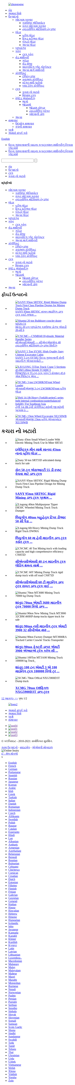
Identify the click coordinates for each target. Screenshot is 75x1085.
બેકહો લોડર (29, 41)
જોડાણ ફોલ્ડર (37, 107)
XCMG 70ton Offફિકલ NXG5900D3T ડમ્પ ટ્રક (32, 690)
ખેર (10, 10)
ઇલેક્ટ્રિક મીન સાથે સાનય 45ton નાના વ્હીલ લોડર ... (38, 451)
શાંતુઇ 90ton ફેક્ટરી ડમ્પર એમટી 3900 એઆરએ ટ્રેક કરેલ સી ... (37, 649)
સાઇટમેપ (25, 747)
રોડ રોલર (27, 63)
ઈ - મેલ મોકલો (9, 753)
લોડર (18, 32)
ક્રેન (18, 51)
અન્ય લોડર (29, 44)
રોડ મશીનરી (22, 57)
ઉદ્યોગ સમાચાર (24, 123)
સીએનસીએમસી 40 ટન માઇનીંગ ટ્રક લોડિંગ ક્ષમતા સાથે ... (40, 563)
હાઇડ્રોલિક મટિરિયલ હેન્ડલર (39, 29)
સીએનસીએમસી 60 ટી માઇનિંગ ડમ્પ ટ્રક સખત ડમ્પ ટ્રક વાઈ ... (39, 584)
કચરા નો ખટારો (30, 92)
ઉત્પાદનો (13, 16)
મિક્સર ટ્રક (29, 95)
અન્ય (18, 117)
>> (16, 698)
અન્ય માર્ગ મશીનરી (33, 70)
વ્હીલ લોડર (28, 35)
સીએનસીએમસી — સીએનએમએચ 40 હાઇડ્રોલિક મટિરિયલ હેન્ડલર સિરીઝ (38, 344)
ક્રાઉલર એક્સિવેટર (33, 22)
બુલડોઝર (20, 47)
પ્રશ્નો (10, 129)
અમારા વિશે (14, 13)
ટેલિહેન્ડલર (28, 76)
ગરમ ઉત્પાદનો (9, 747)
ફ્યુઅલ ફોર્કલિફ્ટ (32, 79)
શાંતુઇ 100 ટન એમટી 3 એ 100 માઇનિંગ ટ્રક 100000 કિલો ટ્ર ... (37, 669)
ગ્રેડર (25, 60)
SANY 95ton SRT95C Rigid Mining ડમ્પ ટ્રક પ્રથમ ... (35, 495)
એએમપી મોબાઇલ (42, 747)
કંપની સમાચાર (23, 126)
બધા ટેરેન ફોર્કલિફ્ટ (33, 85)
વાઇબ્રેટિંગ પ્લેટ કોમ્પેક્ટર (36, 66)
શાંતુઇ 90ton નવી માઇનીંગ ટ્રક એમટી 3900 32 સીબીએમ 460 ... (41, 628)
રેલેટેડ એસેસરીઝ (25, 98)
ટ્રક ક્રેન (27, 54)
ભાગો (25, 101)
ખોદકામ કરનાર (24, 19)
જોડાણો (26, 104)
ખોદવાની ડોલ (36, 114)
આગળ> (9, 698)
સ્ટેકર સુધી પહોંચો (32, 82)
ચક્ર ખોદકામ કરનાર (34, 25)
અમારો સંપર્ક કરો (17, 132)
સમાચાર (13, 120)
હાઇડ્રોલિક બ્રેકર (39, 110)
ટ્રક (17, 88)
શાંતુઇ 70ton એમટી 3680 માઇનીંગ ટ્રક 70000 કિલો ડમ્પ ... (38, 604)
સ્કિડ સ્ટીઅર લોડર (33, 38)
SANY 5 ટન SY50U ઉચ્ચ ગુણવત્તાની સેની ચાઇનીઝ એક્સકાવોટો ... (39, 359)
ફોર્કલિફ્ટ (20, 73)
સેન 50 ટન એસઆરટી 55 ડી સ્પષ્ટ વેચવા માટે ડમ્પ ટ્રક (38, 472)
